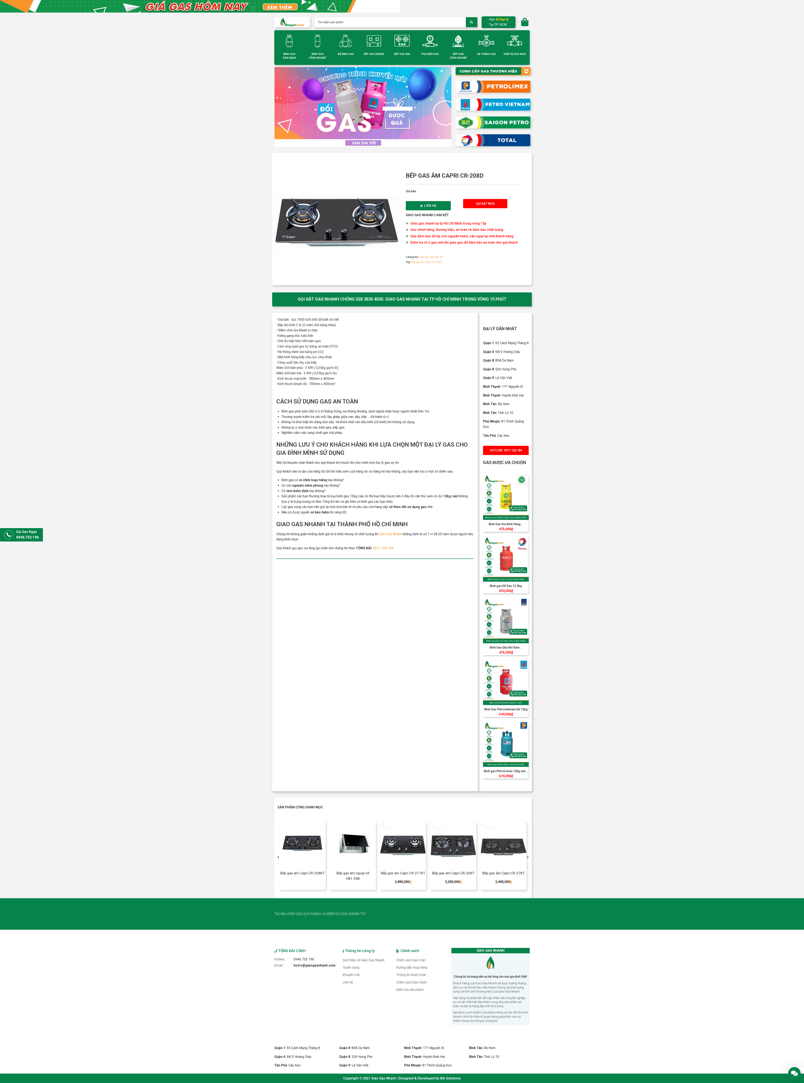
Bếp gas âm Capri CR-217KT (353, 873)
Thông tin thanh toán (411, 975)
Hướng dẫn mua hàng (411, 967)
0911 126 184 (383, 548)
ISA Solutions (450, 1078)
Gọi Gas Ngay (26, 532)
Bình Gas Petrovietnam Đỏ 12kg (506, 709)
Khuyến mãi (351, 975)
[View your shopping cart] (525, 22)
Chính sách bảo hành (411, 982)
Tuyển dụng (351, 967)
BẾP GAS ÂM (402, 54)
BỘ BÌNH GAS (346, 54)
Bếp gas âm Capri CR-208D (426, 262)
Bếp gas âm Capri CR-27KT (453, 873)
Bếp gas (424, 257)
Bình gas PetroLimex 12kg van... (506, 771)
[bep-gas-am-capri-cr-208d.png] (337, 219)
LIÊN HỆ (430, 205)
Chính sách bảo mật (410, 960)
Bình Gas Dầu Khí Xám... (506, 647)
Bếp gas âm (436, 257)
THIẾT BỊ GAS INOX (514, 54)
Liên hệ (348, 982)
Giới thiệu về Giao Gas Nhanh (363, 960)
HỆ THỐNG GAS (486, 54)
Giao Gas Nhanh (390, 534)
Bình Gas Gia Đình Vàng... (506, 524)
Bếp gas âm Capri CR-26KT (403, 873)
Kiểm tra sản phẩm (410, 990)
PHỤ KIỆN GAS (430, 54)
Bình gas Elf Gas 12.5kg (506, 586)
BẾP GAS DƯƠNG (374, 54)
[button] (485, 203)
